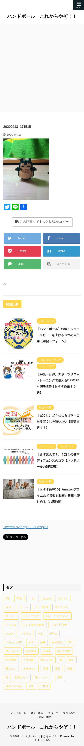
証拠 (57, 668)
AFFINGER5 (42, 740)
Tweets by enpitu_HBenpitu (25, 527)
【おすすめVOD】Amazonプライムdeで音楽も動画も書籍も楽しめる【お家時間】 (58, 495)
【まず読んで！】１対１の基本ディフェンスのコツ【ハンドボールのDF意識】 (58, 460)
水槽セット (29, 668)
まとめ (47, 598)
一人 (40, 633)
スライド (11, 616)
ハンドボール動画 (33, 624)
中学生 (53, 633)
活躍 (45, 668)
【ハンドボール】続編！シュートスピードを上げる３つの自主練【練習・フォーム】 (58, 335)
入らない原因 (14, 642)
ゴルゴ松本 (41, 607)
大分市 (47, 651)
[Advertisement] (42, 68)
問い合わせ (12, 651)
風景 (31, 686)
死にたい (11, 668)
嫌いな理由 (64, 651)
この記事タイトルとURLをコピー (44, 221)
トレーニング (31, 616)
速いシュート (43, 677)
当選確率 (28, 659)
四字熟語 (31, 651)
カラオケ (62, 598)
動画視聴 (57, 642)
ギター (10, 607)
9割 (8, 598)
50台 (19, 598)
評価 (69, 668)
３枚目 (44, 686)
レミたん (25, 633)
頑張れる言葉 (14, 686)
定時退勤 (11, 659)
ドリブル (11, 624)
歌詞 (71, 659)
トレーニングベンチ (57, 616)
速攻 (60, 677)
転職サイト (21, 677)
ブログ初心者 (59, 624)
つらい (32, 598)
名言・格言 (37, 713)
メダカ (10, 633)
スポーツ (53, 713)
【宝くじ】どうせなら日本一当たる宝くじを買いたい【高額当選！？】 (58, 421)
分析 (31, 642)
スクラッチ (61, 607)
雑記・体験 (45, 717)
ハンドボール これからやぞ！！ (42, 16)
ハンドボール (18, 713)
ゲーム (24, 607)
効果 (42, 642)
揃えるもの (46, 659)
